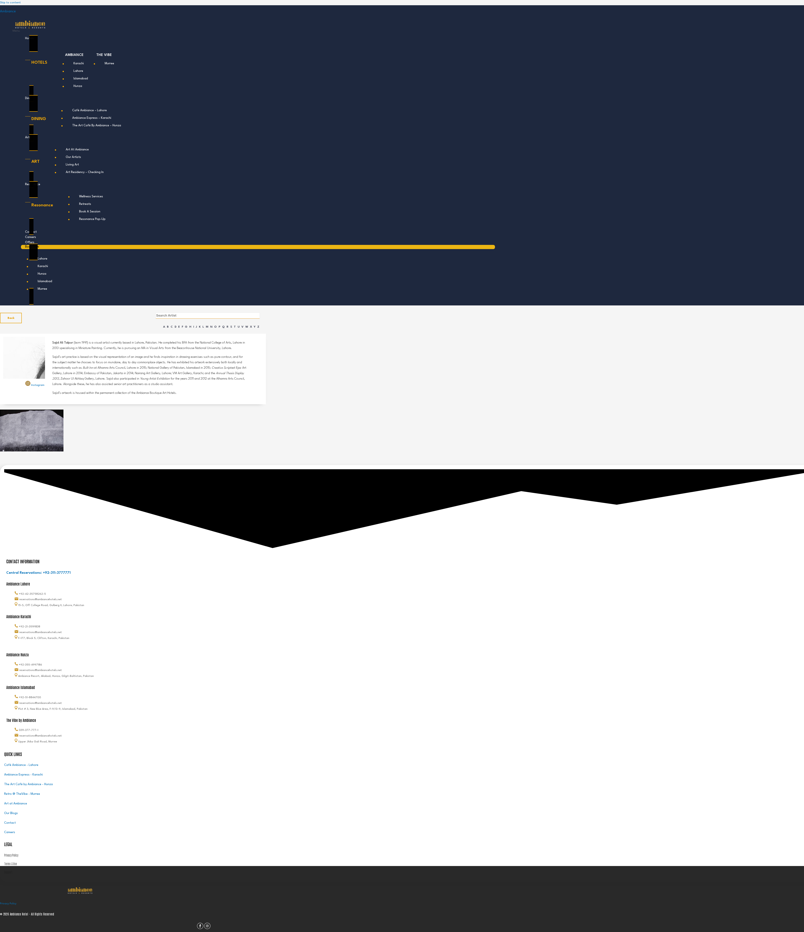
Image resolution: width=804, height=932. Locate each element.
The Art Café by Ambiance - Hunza (28, 784)
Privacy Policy (8, 903)
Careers (30, 237)
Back (11, 318)
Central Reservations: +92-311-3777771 (38, 573)
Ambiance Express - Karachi (23, 774)
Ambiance (8, 11)
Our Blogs (11, 813)
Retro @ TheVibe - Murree (22, 794)
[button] (254, 31)
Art (27, 137)
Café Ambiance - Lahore (21, 765)
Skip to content (10, 2)
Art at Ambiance (15, 803)
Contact (10, 823)
